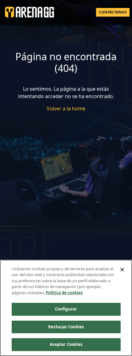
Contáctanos (113, 12)
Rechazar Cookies (66, 327)
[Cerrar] (122, 269)
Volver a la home (66, 108)
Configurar (66, 309)
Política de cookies (64, 292)
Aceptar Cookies (66, 344)
